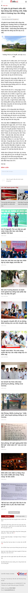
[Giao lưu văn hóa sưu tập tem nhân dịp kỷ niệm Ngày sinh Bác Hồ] (14, 249)
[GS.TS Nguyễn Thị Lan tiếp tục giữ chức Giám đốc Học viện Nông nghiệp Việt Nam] (14, 218)
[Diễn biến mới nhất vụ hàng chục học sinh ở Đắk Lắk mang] (14, 461)
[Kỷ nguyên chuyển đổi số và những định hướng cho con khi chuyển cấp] (14, 310)
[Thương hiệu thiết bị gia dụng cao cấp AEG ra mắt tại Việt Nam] (9, 194)
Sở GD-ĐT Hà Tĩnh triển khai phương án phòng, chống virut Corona (12, 384)
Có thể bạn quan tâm (9, 187)
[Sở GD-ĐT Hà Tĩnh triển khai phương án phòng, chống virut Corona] (14, 370)
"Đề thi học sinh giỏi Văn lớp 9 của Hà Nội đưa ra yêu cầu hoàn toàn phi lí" (13, 504)
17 (14, 533)
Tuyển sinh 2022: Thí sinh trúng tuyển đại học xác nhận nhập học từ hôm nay (14, 352)
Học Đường (4, 296)
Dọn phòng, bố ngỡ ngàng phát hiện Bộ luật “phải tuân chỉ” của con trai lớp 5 (14, 445)
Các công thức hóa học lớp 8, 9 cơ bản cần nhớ (13, 542)
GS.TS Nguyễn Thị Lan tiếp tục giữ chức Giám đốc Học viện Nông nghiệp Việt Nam (13, 231)
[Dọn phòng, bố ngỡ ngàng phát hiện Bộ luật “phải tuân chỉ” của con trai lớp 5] (14, 432)
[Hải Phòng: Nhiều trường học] (14, 402)
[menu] (1, 1)
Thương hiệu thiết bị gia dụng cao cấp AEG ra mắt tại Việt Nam (8, 204)
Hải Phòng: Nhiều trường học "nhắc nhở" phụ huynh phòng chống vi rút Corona (14, 415)
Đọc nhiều (7, 516)
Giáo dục (5, 5)
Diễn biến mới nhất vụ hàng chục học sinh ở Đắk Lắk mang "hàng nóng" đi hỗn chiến (13, 475)
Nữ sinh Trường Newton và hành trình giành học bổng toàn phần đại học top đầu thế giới (13, 292)
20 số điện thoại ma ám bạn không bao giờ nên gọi (14, 547)
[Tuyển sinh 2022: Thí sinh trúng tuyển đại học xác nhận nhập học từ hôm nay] (14, 339)
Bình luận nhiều (20, 516)
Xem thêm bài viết (14, 512)
